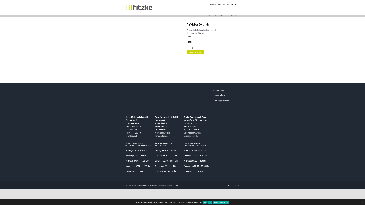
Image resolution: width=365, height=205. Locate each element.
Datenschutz (219, 95)
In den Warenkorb (195, 52)
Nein (209, 202)
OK (205, 202)
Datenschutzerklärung (221, 202)
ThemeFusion (152, 185)
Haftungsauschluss (222, 100)
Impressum (219, 90)
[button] (236, 4)
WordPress (175, 185)
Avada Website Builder (142, 185)
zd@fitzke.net (131, 136)
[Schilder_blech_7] (151, 49)
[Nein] (363, 202)
